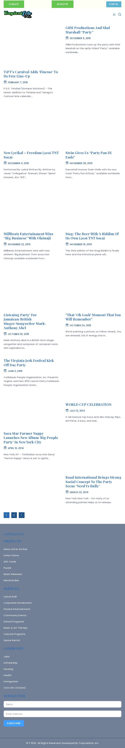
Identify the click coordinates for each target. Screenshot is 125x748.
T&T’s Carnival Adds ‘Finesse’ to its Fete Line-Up (31, 74)
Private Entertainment (17, 609)
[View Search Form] (119, 14)
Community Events (15, 615)
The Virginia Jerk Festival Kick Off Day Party (29, 362)
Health (8, 675)
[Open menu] (114, 14)
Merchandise (11, 580)
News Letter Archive (16, 549)
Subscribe (14, 723)
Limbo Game (11, 555)
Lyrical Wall (10, 596)
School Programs (14, 621)
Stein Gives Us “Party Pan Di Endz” (88, 154)
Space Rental (12, 640)
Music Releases (13, 574)
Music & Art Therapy (16, 627)
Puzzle (7, 567)
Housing (8, 669)
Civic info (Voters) (15, 687)
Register (62, 4)
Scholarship (11, 662)
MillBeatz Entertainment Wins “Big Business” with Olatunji (28, 235)
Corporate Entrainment (18, 602)
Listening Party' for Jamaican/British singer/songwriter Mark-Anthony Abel (25, 321)
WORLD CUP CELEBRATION (89, 404)
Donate (14, 4)
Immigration (11, 681)
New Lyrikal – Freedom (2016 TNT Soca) (31, 154)
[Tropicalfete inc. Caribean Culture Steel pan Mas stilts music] (18, 15)
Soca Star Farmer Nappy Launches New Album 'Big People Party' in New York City (31, 437)
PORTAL (113, 4)
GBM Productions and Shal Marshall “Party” (88, 29)
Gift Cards (10, 561)
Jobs (6, 656)
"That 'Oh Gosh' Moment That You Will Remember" (93, 317)
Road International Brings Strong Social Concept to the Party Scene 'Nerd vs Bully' (93, 481)
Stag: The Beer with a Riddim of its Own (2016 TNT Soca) (92, 235)
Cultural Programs (14, 634)
